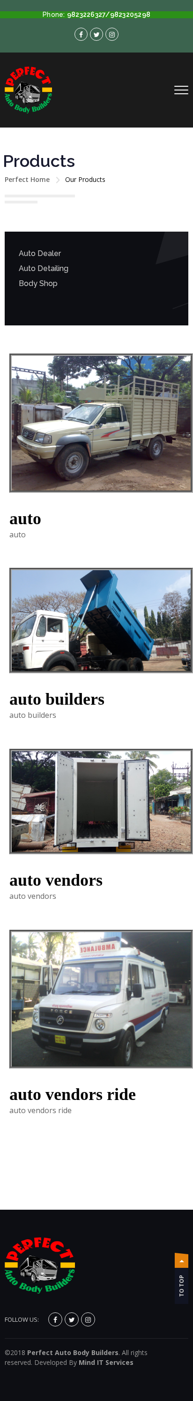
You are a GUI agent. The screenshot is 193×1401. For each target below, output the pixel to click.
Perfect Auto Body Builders (73, 1352)
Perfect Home (27, 179)
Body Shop (38, 283)
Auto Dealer (40, 253)
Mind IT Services (106, 1362)
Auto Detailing (43, 268)
